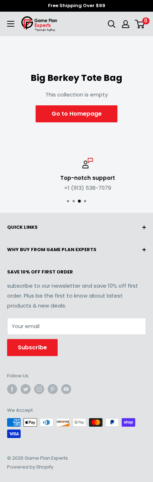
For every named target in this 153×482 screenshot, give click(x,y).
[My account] (125, 24)
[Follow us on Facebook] (12, 389)
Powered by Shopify (30, 467)
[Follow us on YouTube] (66, 389)
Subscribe (32, 347)
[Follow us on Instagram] (39, 389)
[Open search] (112, 24)
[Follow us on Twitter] (26, 389)
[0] (140, 24)
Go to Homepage (77, 114)
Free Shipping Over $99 (76, 5)
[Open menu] (10, 24)
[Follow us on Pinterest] (53, 389)
